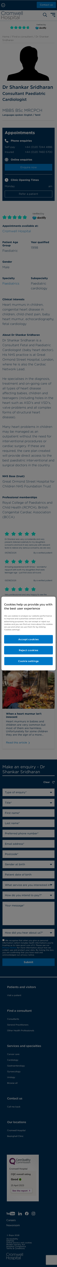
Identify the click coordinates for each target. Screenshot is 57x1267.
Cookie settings (28, 660)
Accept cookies (28, 639)
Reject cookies (28, 650)
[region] (28, 633)
